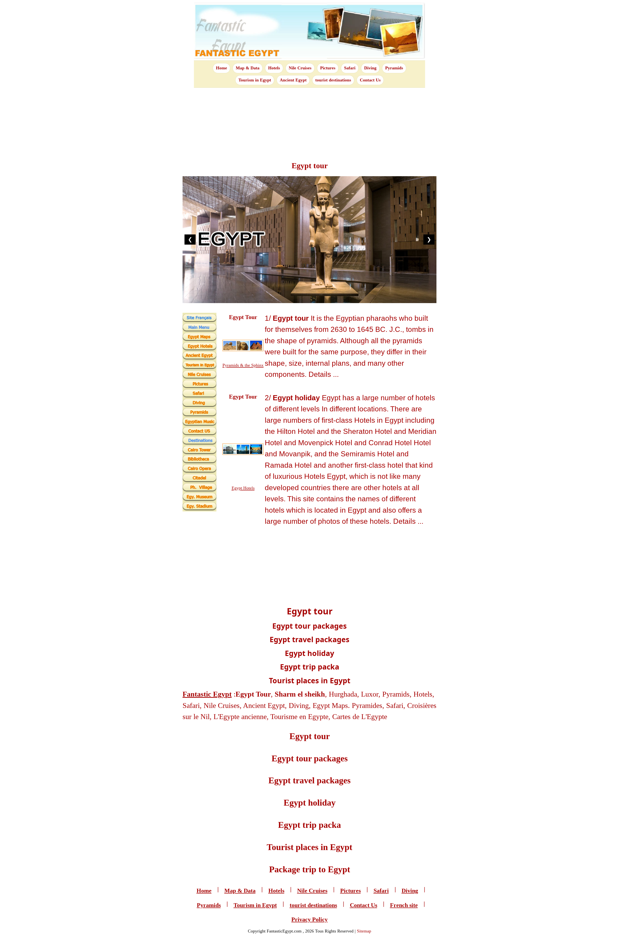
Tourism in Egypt (254, 80)
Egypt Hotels (243, 488)
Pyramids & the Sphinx (243, 365)
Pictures (327, 68)
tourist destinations (333, 80)
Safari (349, 68)
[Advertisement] (309, 121)
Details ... (324, 374)
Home (221, 68)
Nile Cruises (300, 68)
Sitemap (364, 931)
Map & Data (247, 68)
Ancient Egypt (293, 80)
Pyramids (394, 68)
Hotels (274, 68)
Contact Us (370, 80)
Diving (370, 68)
